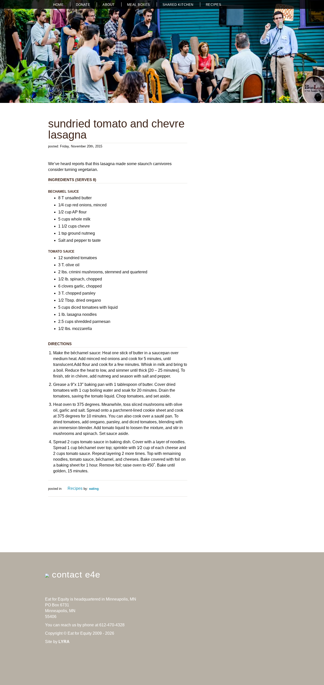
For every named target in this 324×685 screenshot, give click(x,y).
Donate (83, 5)
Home (58, 5)
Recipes (213, 5)
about (109, 5)
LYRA (64, 641)
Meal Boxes (138, 5)
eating (94, 489)
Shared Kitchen (178, 5)
